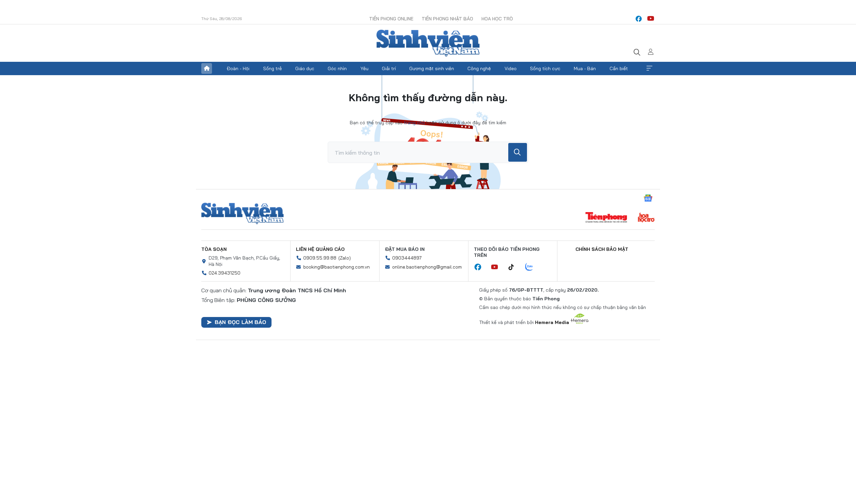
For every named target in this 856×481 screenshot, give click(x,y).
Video (511, 68)
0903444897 (407, 258)
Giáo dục (304, 68)
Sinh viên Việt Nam (242, 213)
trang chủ (414, 123)
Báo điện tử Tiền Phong (428, 43)
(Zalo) (344, 258)
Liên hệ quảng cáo (320, 249)
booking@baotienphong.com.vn (336, 267)
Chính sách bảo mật (601, 249)
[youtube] (651, 18)
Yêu (364, 68)
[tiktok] (514, 267)
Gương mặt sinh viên (431, 68)
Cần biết (619, 68)
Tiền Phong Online (391, 19)
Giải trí (389, 68)
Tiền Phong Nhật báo (447, 19)
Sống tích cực (545, 68)
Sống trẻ (272, 68)
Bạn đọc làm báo (240, 322)
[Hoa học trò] (646, 218)
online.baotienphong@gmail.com (427, 267)
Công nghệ (479, 68)
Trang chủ (206, 68)
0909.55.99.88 (319, 258)
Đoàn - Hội (238, 68)
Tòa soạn (214, 249)
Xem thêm (649, 68)
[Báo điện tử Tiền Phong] (606, 218)
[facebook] (639, 18)
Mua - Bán (585, 68)
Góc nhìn (337, 68)
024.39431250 (224, 273)
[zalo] (532, 267)
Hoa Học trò (497, 19)
